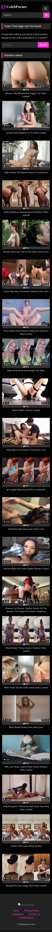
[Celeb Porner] (26, 905)
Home (16, 910)
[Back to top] (43, 923)
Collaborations (26, 917)
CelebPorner (16, 7)
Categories (17, 914)
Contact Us (34, 914)
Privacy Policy (31, 910)
